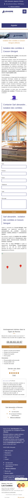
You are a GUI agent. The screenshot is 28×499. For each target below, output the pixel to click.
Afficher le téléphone (15, 6)
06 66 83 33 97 (14, 342)
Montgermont (19, 238)
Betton (8, 239)
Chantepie (9, 241)
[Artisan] (14, 98)
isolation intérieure (12, 232)
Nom (3, 163)
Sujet (3, 191)
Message (4, 198)
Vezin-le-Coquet (15, 239)
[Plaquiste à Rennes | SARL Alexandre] (8, 12)
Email (3, 177)
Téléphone (4, 184)
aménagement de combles (10, 231)
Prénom (4, 170)
